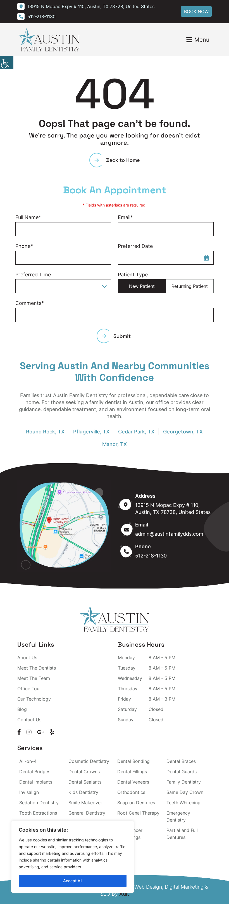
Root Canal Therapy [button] (138, 813)
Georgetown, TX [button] (183, 432)
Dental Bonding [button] (133, 761)
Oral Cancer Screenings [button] (129, 833)
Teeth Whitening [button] (183, 802)
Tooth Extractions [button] (38, 813)
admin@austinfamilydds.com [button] (169, 534)
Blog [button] (22, 709)
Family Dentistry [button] (183, 782)
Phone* (24, 246)
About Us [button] (27, 657)
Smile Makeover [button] (85, 802)
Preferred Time (33, 274)
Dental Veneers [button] (133, 782)
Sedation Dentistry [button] (39, 802)
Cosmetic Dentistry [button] (88, 761)
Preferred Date (135, 246)
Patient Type (133, 274)
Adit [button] (124, 894)
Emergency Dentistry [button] (178, 816)
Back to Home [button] (123, 160)
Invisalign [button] (29, 792)
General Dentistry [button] (86, 813)
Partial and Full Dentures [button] (182, 833)
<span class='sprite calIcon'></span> (206, 257)
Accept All (72, 880)
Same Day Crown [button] (184, 792)
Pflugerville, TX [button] (91, 432)
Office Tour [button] (29, 688)
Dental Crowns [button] (84, 771)
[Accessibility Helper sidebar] (6, 62)
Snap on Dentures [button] (136, 802)
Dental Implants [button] (35, 782)
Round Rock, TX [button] (45, 432)
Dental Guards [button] (181, 771)
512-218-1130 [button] (151, 556)
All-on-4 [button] (28, 761)
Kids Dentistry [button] (83, 792)
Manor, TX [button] (114, 444)
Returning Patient (189, 286)
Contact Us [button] (29, 719)
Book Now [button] (196, 11)
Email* (125, 217)
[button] (90, 6)
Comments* (29, 303)
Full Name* (28, 217)
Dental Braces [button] (181, 761)
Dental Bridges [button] (34, 771)
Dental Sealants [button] (84, 782)
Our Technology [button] (34, 699)
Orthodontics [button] (131, 792)
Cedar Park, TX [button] (136, 432)
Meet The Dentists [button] (36, 668)
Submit (122, 336)
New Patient (142, 286)
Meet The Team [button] (33, 678)
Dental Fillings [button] (132, 771)
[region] (72, 857)
